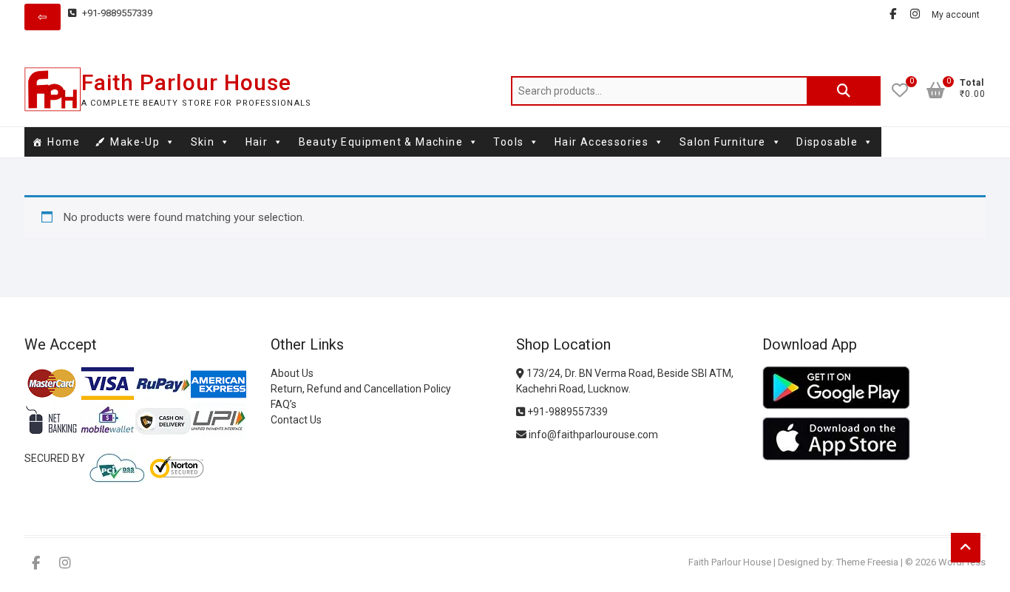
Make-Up (135, 142)
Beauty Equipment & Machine (381, 142)
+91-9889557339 (116, 12)
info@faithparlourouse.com (593, 434)
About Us (292, 373)
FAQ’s (283, 404)
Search (844, 91)
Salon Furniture (722, 142)
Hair (256, 142)
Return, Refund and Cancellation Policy (361, 389)
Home (63, 142)
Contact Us (296, 420)
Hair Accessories (601, 142)
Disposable (827, 142)
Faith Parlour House (186, 82)
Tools (508, 142)
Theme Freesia (867, 562)
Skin (203, 142)
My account (956, 15)
